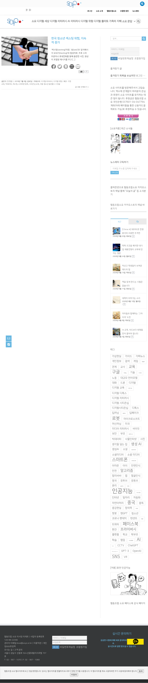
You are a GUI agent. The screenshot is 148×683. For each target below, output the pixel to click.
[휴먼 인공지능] (115, 138)
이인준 (128, 486)
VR (125, 557)
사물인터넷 (131, 439)
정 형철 (9, 81)
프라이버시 (128, 529)
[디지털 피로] (136, 138)
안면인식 (135, 465)
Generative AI (115, 551)
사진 (142, 439)
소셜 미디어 (133, 454)
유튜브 (134, 480)
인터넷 (115, 497)
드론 (122, 382)
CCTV (121, 545)
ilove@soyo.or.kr (24, 643)
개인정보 (116, 361)
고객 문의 (18, 650)
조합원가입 (139, 58)
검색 (127, 361)
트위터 (115, 524)
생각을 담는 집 (119, 444)
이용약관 (37, 643)
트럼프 (142, 518)
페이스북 (130, 524)
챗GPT (124, 513)
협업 (122, 540)
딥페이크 (134, 412)
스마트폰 (120, 459)
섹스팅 (15, 84)
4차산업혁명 (131, 540)
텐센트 (133, 518)
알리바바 (116, 475)
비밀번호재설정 (125, 58)
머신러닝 (116, 423)
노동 (114, 378)
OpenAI (137, 551)
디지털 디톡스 (119, 393)
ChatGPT (133, 545)
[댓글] (137, 221)
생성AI (115, 449)
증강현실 (116, 508)
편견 (114, 529)
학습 (114, 540)
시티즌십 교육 (34, 84)
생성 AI (136, 444)
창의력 (128, 508)
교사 (122, 367)
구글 (116, 372)
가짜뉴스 (140, 356)
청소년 (134, 513)
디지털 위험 (57, 81)
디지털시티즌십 (120, 408)
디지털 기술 (130, 388)
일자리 (126, 497)
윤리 (114, 485)
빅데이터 (8, 84)
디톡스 (135, 408)
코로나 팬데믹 (119, 518)
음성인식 (121, 486)
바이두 (136, 428)
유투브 (123, 480)
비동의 (74, 674)
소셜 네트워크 (133, 449)
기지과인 (140, 372)
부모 (122, 433)
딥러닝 (115, 412)
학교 (125, 534)
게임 (135, 361)
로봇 (116, 418)
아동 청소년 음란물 (47, 84)
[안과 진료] (115, 148)
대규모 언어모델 (128, 378)
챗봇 (114, 513)
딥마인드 (124, 413)
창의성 (137, 508)
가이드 (128, 356)
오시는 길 (8, 650)
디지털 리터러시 (47, 81)
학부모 (134, 534)
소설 (125, 449)
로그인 (139, 75)
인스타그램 (138, 492)
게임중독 (143, 361)
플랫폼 (115, 534)
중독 (141, 503)
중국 (131, 502)
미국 (127, 423)
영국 (114, 480)
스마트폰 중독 (23, 84)
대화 (114, 382)
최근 (119, 222)
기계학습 (125, 372)
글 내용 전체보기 (81, 87)
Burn (113, 546)
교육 (132, 367)
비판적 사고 (131, 434)
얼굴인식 (135, 475)
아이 (125, 465)
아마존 (115, 465)
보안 (114, 433)
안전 (114, 470)
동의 (141, 671)
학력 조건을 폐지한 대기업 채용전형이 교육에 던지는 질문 (128, 249)
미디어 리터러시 (120, 428)
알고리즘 (126, 471)
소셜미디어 (118, 454)
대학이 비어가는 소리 (131, 298)
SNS (116, 556)
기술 (132, 372)
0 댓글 (58, 84)
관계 (114, 367)
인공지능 (122, 491)
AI (139, 539)
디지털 (132, 382)
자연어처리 (118, 503)
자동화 (136, 497)
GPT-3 (125, 551)
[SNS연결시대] (126, 138)
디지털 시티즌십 (120, 403)
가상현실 (116, 356)
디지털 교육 (118, 387)
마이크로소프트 (132, 419)
